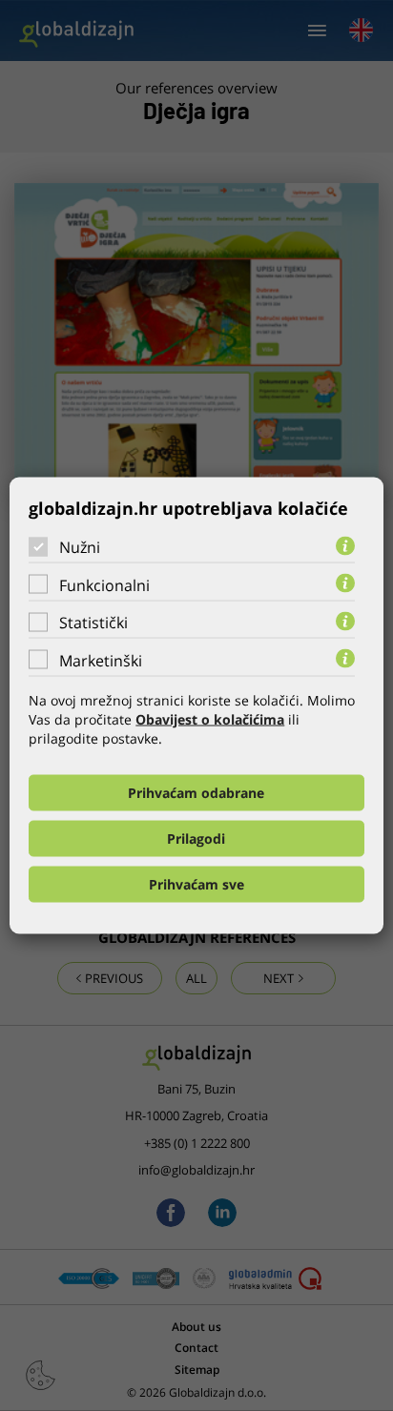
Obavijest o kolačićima (209, 718)
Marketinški (100, 659)
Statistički (93, 622)
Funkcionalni (104, 584)
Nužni (79, 547)
